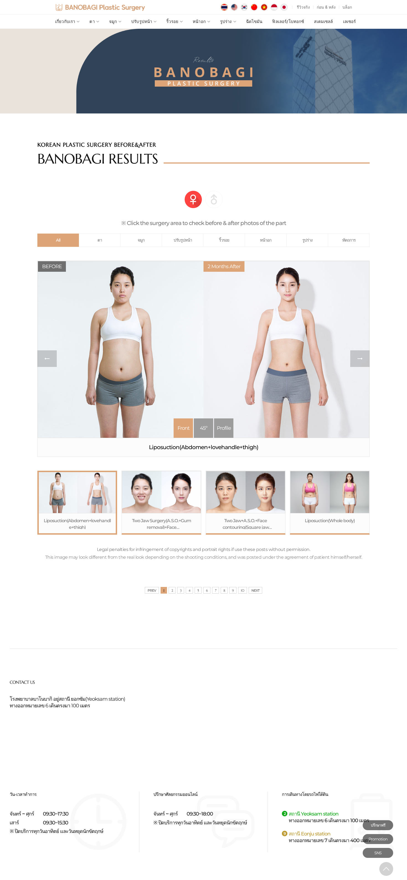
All (58, 240)
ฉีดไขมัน (254, 21)
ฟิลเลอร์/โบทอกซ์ (288, 21)
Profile (224, 428)
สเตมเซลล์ (323, 21)
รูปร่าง (226, 21)
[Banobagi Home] (100, 7)
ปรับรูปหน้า (141, 21)
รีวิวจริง (303, 7)
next (360, 358)
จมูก (113, 21)
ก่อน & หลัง (326, 7)
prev (47, 358)
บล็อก (347, 7)
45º (203, 428)
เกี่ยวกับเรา (65, 21)
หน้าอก (199, 21)
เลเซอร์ (349, 21)
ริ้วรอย (172, 21)
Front (183, 428)
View (77, 503)
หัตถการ (349, 240)
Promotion (378, 839)
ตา (91, 21)
